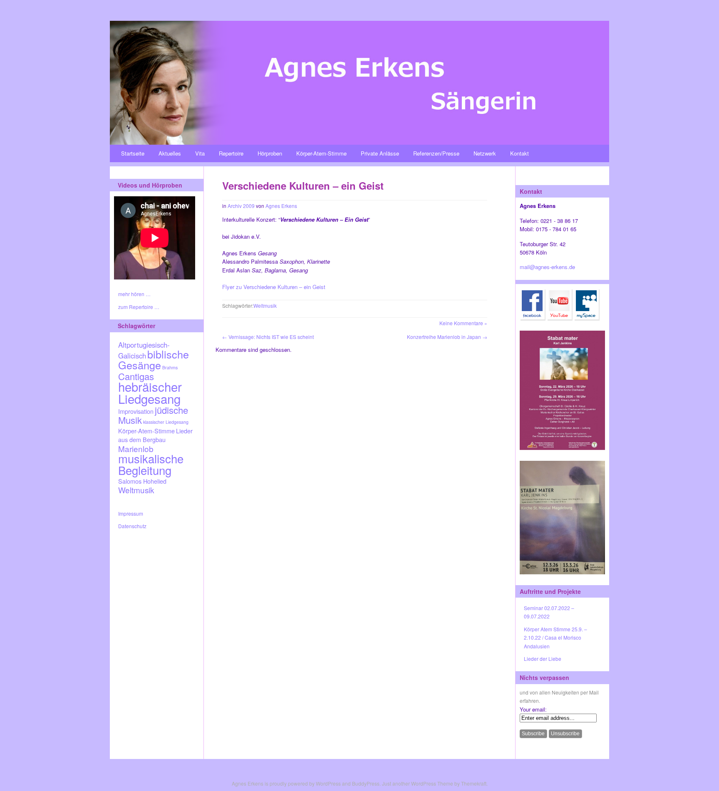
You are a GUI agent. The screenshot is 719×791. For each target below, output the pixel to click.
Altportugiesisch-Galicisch (144, 350)
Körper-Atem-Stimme (321, 153)
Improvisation (136, 411)
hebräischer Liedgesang (150, 392)
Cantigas (136, 376)
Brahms (170, 367)
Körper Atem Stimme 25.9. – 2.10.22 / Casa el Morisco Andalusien (555, 637)
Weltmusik (136, 489)
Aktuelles (170, 153)
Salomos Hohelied (142, 481)
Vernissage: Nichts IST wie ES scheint (268, 336)
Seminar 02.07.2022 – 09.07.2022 (549, 612)
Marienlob (136, 448)
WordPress (328, 783)
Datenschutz (132, 525)
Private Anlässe (380, 153)
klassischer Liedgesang (165, 422)
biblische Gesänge (153, 359)
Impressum (130, 513)
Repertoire (231, 153)
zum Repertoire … (138, 306)
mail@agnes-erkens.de (547, 267)
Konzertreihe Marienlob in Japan (447, 336)
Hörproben (270, 153)
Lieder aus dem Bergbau (155, 435)
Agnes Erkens (281, 205)
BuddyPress (365, 783)
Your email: (533, 709)
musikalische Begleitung (150, 464)
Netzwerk (485, 153)
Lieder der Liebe (542, 658)
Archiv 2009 (241, 205)
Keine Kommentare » (463, 322)
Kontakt (519, 153)
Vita (200, 153)
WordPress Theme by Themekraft (448, 783)
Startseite (132, 153)
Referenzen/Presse (436, 153)
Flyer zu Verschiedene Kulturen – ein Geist (273, 287)
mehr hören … (134, 293)
